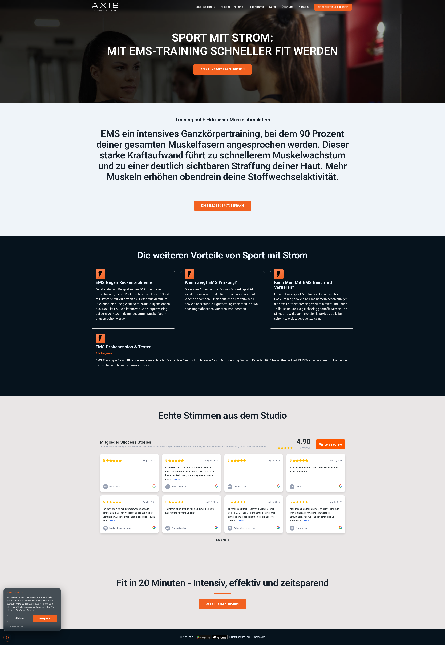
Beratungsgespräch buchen (222, 69)
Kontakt (304, 7)
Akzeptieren (45, 618)
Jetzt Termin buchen (222, 603)
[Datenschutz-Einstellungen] (7, 638)
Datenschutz (238, 637)
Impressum (259, 637)
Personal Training (231, 7)
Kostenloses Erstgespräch (222, 205)
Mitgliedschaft (205, 7)
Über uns (287, 7)
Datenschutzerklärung (16, 626)
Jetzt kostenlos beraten (333, 7)
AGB (248, 637)
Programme (256, 7)
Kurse (273, 7)
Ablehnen (19, 618)
